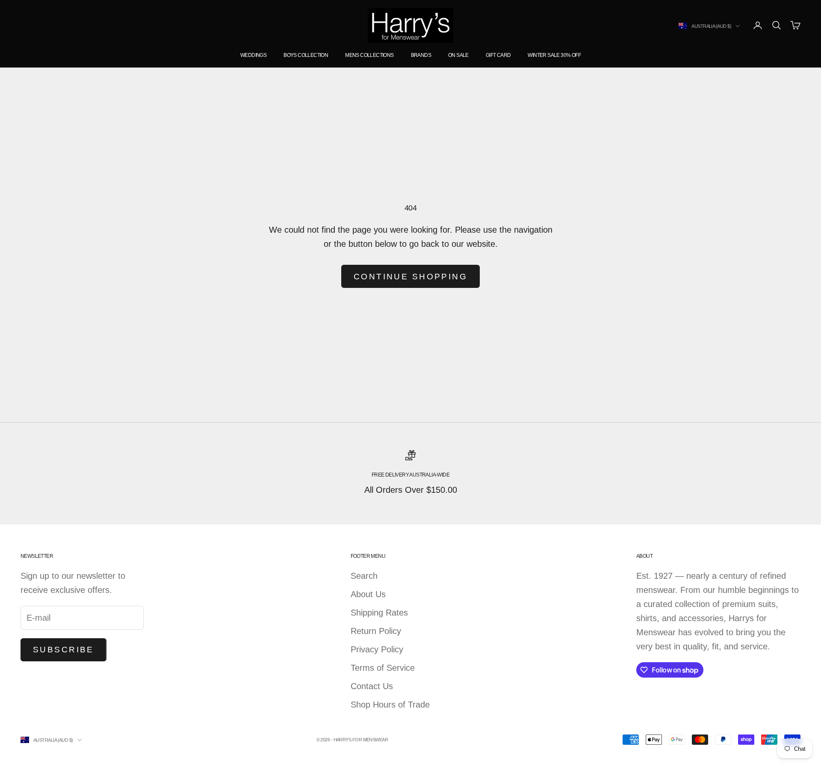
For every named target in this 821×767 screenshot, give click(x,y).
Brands (421, 55)
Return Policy (376, 631)
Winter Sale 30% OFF (554, 55)
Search (364, 575)
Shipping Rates (379, 612)
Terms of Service (383, 667)
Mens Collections (369, 55)
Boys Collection (306, 55)
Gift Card (498, 55)
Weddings (253, 55)
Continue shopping (410, 276)
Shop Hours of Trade (390, 704)
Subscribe (63, 649)
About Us (368, 594)
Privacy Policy (377, 649)
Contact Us (372, 686)
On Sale (458, 55)
